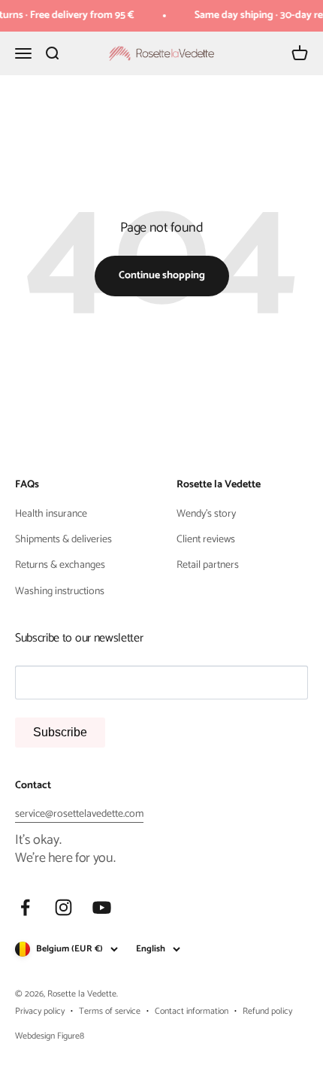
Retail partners (208, 565)
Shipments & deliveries (63, 540)
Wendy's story (206, 514)
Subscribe (60, 732)
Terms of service (109, 1011)
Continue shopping (162, 275)
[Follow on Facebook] (25, 907)
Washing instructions (59, 592)
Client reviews (206, 540)
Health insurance (51, 514)
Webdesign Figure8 (49, 1036)
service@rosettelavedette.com (79, 814)
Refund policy (267, 1011)
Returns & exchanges (60, 565)
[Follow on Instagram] (63, 907)
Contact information (191, 1011)
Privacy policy (40, 1011)
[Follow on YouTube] (102, 907)
